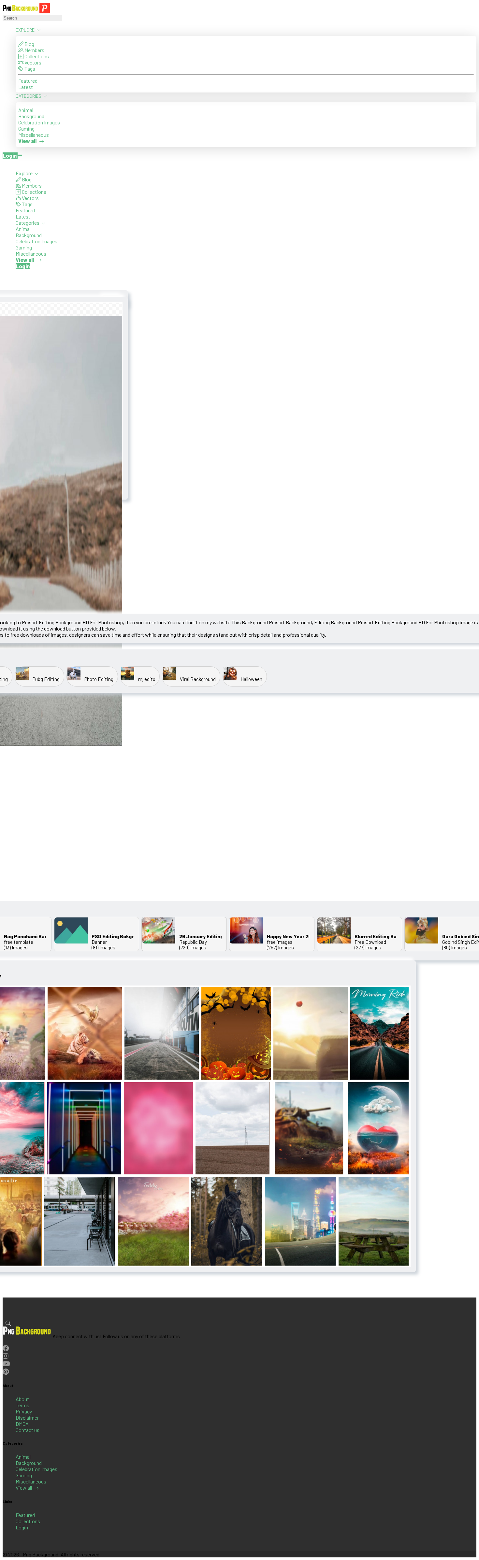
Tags (29, 68)
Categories (29, 96)
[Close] (5, 163)
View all (24, 1487)
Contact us (27, 1430)
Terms (22, 1405)
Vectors (32, 62)
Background (31, 116)
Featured (27, 81)
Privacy (24, 1411)
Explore (26, 30)
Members (33, 50)
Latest (25, 87)
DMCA (22, 1424)
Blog (28, 44)
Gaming (26, 128)
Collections (36, 56)
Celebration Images (39, 122)
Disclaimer (27, 1417)
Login (22, 1527)
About (22, 1399)
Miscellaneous (33, 135)
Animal (25, 110)
